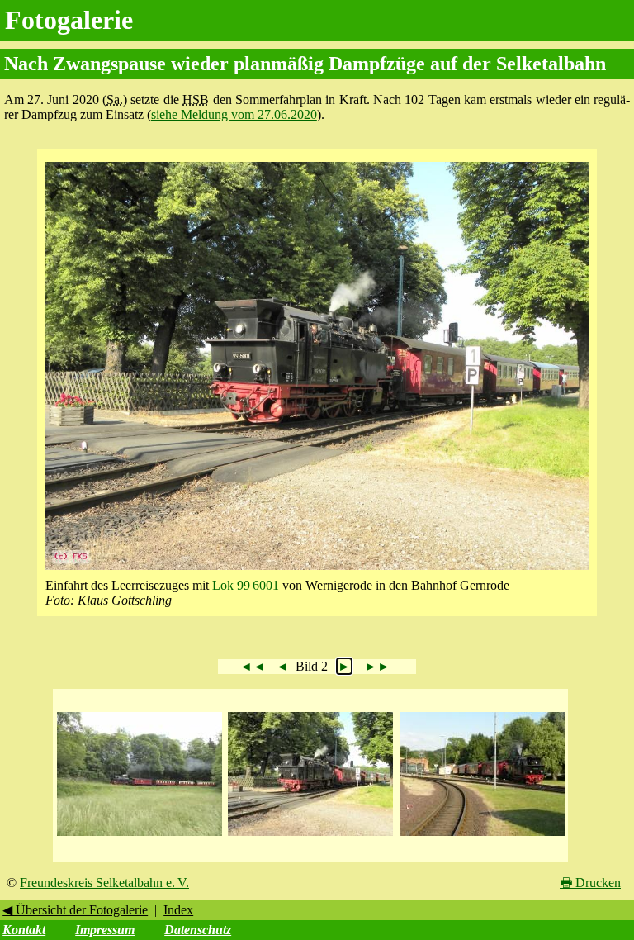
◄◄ (252, 666)
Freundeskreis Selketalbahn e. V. (104, 883)
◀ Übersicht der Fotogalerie (75, 910)
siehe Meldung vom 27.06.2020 (234, 114)
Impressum (105, 930)
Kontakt (23, 930)
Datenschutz (197, 930)
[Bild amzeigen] (139, 836)
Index (178, 910)
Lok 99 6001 (245, 585)
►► (377, 666)
